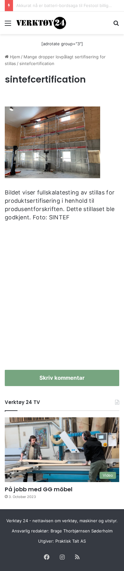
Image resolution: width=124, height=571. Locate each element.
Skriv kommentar (62, 378)
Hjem (14, 56)
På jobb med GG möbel (38, 489)
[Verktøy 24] (41, 23)
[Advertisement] (62, 298)
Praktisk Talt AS (70, 541)
